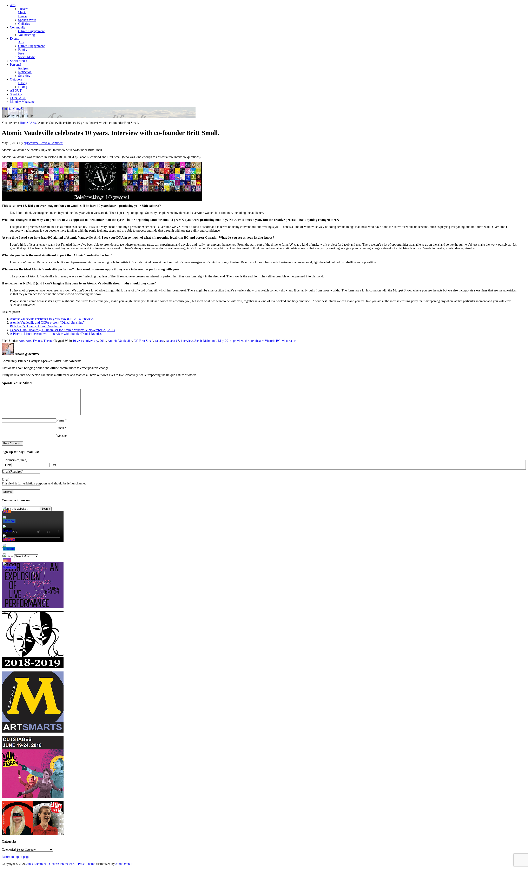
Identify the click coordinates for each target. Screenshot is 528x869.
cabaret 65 (172, 340)
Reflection (25, 72)
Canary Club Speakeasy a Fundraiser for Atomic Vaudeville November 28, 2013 (62, 330)
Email (60, 428)
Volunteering (26, 35)
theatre (249, 340)
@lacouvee (31, 143)
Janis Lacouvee (36, 863)
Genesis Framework (62, 863)
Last (53, 465)
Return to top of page (15, 856)
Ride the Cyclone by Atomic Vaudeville (36, 326)
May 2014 (224, 340)
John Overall (124, 863)
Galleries (24, 23)
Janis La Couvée (12, 108)
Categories (8, 849)
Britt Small (146, 340)
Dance (22, 16)
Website (61, 435)
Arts (12, 5)
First (8, 465)
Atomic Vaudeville (120, 340)
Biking (22, 83)
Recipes (23, 68)
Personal (15, 64)
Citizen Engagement (31, 31)
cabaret (159, 340)
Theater (48, 340)
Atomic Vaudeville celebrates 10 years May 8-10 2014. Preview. (52, 319)
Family (22, 49)
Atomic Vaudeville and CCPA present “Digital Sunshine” (47, 322)
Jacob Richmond (205, 340)
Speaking (24, 75)
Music (22, 12)
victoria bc (289, 340)
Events (14, 38)
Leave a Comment (51, 143)
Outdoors (16, 79)
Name (60, 420)
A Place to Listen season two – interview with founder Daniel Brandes (55, 333)
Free (21, 53)
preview (238, 340)
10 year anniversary (85, 340)
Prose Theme (86, 863)
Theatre (23, 9)
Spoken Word (27, 20)
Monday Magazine (22, 101)
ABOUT (16, 90)
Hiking (22, 87)
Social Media (26, 57)
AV (135, 340)
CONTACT (18, 98)
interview (187, 340)
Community (17, 27)
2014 (103, 340)
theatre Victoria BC (267, 340)
